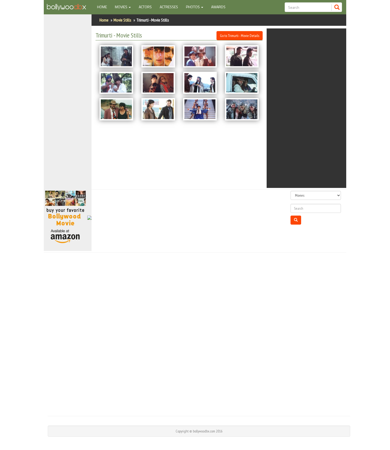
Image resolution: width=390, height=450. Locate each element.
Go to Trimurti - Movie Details (239, 35)
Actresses (169, 7)
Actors (145, 7)
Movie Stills (122, 20)
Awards (218, 7)
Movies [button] (121, 7)
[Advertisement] (67, 104)
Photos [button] (193, 7)
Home (104, 7)
